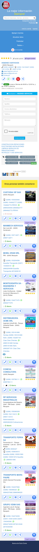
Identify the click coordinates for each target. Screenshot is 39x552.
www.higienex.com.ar (11, 71)
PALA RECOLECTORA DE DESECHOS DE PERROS (20, 160)
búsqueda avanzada (29, 21)
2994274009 (8, 524)
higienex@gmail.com (10, 73)
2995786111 (8, 382)
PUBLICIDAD (19, 171)
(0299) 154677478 (13, 300)
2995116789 (16, 69)
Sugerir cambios (30, 223)
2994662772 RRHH (10, 210)
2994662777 (17, 207)
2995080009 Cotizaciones (13, 422)
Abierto (8, 241)
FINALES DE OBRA (12, 157)
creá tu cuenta (26, 29)
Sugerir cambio (30, 58)
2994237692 (8, 492)
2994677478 (8, 303)
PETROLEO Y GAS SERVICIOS (12, 152)
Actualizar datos (18, 37)
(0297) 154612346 (10, 519)
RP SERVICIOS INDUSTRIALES (10, 398)
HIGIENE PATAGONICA (28, 157)
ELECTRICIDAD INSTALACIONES (13, 146)
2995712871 (8, 238)
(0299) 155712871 (13, 235)
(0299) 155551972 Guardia (13, 457)
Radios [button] (19, 45)
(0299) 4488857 (8, 67)
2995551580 (11, 459)
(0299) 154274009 (13, 516)
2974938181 (16, 271)
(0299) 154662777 (10, 202)
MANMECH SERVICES (13, 225)
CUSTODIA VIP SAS (12, 192)
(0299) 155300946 (13, 199)
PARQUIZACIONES (8, 150)
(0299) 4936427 (11, 449)
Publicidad (32, 23)
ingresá (35, 29)
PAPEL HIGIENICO (12, 163)
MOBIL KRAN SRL (11, 253)
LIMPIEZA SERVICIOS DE (10, 148)
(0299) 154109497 (23, 67)
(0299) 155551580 (16, 454)
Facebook (6, 75)
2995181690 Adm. (10, 345)
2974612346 (17, 524)
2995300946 (8, 207)
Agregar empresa (17, 33)
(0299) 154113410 (10, 414)
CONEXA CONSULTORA (9, 370)
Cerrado (9, 214)
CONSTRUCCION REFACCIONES (13, 144)
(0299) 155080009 (13, 411)
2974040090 (8, 527)
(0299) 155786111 (13, 379)
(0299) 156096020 (10, 489)
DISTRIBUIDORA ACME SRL (10, 319)
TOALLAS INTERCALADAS (28, 163)
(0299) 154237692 (13, 487)
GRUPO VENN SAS (11, 504)
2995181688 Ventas (10, 343)
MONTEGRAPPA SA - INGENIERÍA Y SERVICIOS (12, 286)
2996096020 (17, 492)
